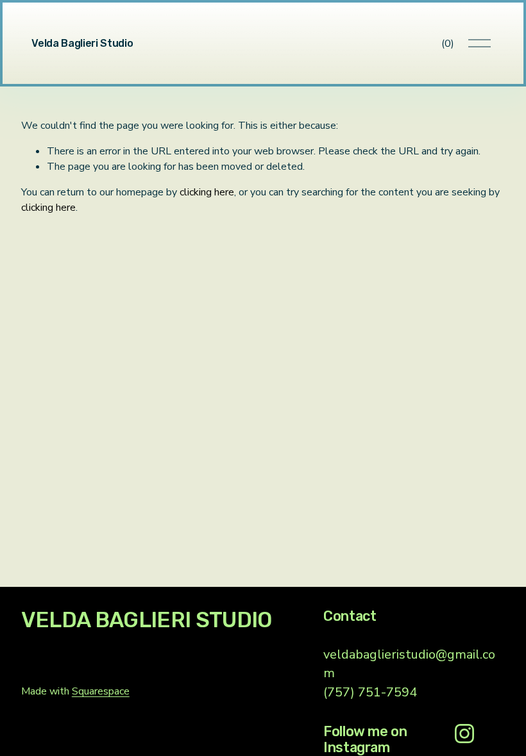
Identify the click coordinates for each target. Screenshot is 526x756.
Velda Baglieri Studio (82, 43)
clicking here (207, 192)
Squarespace (101, 691)
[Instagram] (464, 733)
